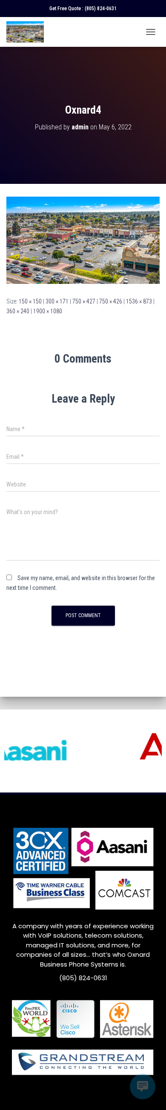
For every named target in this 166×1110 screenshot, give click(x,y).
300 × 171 (57, 301)
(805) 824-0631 (101, 8)
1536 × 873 (139, 301)
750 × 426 (110, 301)
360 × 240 (17, 311)
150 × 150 (30, 301)
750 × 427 (83, 301)
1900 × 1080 (47, 311)
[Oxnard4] (83, 239)
